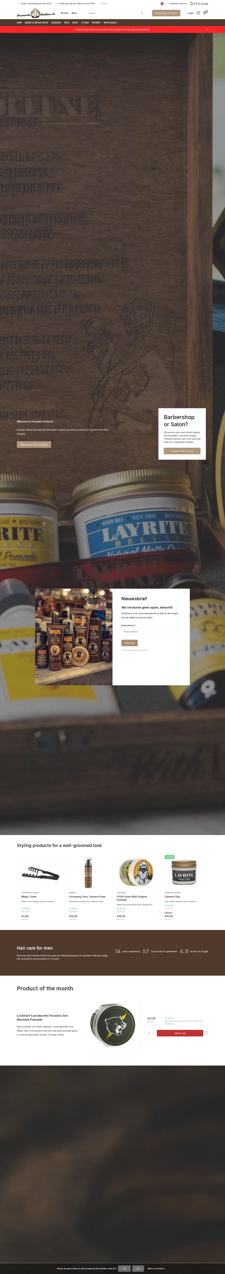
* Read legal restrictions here (134, 650)
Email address (128, 625)
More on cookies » (156, 1268)
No (138, 1268)
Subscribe (129, 643)
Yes (124, 1268)
